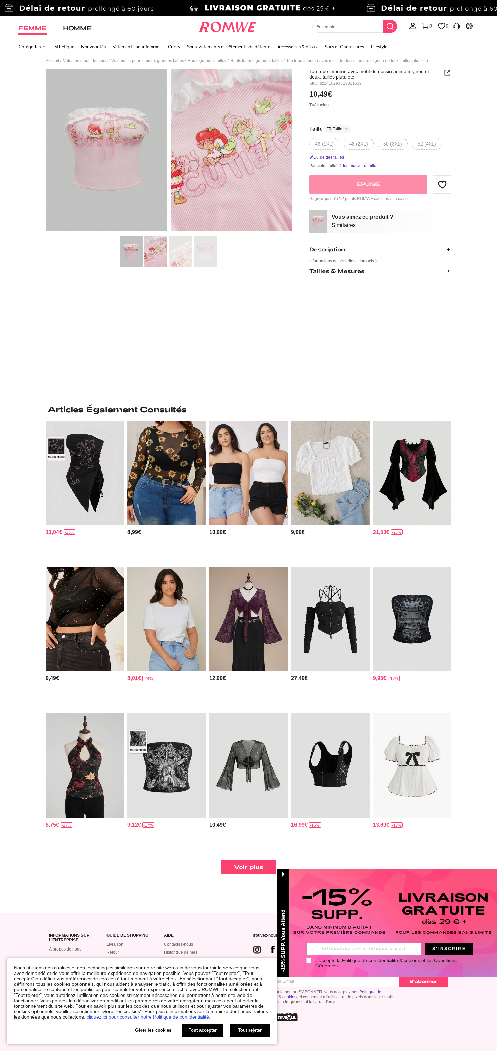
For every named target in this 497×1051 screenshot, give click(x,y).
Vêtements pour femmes (137, 46)
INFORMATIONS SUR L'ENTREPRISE (69, 937)
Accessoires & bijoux (297, 46)
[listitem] (85, 491)
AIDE (169, 935)
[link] (248, 8)
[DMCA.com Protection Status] (285, 1017)
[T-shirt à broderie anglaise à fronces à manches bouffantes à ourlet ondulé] (330, 473)
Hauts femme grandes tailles (256, 60)
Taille (325, 129)
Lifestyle (379, 46)
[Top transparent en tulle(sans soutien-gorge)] (166, 473)
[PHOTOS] (169, 151)
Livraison (114, 944)
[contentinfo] (54, 532)
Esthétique (63, 46)
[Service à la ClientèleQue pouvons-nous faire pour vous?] (457, 26)
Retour (112, 952)
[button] (442, 184)
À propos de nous (65, 949)
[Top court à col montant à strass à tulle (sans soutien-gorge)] (85, 619)
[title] (248, 409)
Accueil (52, 60)
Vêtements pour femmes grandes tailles (147, 60)
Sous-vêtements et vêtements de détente (228, 46)
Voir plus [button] (248, 867)
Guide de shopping (127, 935)
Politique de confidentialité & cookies (381, 960)
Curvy (174, 46)
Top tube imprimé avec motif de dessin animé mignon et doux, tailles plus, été (369, 74)
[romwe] (228, 25)
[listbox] (413, 25)
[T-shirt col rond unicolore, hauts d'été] (166, 619)
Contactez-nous (178, 944)
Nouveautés (93, 46)
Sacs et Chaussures (344, 46)
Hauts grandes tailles (207, 60)
